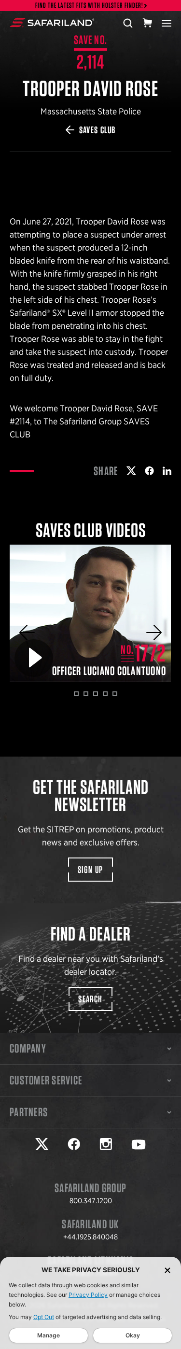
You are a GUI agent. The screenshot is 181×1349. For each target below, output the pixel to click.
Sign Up (90, 869)
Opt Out (43, 1317)
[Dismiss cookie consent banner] (167, 1270)
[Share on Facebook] (149, 470)
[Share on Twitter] (131, 470)
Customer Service (46, 1080)
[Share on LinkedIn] (167, 470)
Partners (29, 1112)
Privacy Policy (88, 1294)
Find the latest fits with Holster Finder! (89, 5)
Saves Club (97, 130)
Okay (132, 1335)
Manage (48, 1335)
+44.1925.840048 (90, 1237)
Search (90, 999)
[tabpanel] (90, 613)
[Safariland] (52, 23)
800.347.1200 (91, 1200)
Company (28, 1048)
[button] (27, 632)
